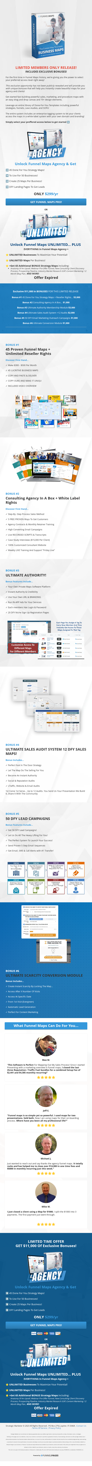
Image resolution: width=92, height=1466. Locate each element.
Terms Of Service (39, 1428)
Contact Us (81, 1426)
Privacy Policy (55, 1428)
